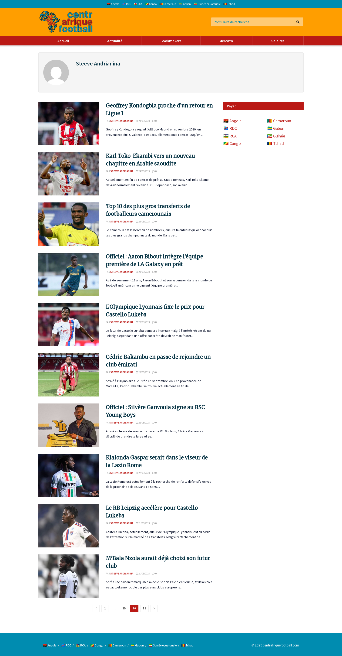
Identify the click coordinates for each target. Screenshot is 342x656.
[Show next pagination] (154, 608)
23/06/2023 (144, 271)
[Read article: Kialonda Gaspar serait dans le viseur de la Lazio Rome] (68, 475)
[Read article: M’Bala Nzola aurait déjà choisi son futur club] (68, 576)
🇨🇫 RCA (138, 4)
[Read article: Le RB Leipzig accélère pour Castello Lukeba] (68, 525)
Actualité (114, 40)
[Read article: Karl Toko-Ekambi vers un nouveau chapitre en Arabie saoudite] (68, 173)
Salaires (277, 40)
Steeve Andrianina (121, 121)
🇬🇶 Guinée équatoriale (207, 4)
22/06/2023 (144, 322)
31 (144, 608)
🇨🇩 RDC (126, 4)
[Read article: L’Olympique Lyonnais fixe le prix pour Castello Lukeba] (68, 324)
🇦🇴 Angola (113, 4)
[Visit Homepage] (66, 22)
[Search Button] (299, 22)
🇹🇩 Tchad (229, 4)
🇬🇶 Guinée (276, 136)
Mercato (226, 40)
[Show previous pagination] (96, 608)
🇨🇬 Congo (151, 4)
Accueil (63, 40)
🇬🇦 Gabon (185, 4)
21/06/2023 (144, 523)
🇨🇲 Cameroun (167, 4)
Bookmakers (171, 40)
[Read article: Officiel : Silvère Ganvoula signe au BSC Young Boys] (68, 425)
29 (124, 608)
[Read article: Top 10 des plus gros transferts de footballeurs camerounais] (68, 224)
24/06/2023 (144, 121)
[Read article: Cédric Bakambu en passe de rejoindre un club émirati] (68, 374)
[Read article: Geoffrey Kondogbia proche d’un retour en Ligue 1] (68, 123)
